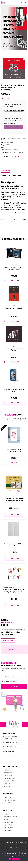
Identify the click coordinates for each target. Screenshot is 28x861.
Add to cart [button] (15, 280)
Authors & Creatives (10, 778)
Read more (14, 462)
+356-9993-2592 (10, 746)
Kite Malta (11, 650)
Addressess (7, 830)
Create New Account (10, 817)
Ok (10, 858)
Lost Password (8, 827)
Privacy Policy (12, 681)
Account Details (8, 822)
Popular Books (8, 775)
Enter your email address (14, 110)
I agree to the (9, 681)
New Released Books (10, 781)
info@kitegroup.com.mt (12, 742)
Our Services (8, 773)
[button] (24, 59)
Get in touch (7, 786)
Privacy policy (16, 858)
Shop (8, 43)
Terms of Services (9, 800)
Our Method (7, 770)
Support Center (8, 803)
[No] (26, 855)
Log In (5, 814)
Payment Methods (9, 825)
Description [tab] (5, 170)
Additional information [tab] (11, 175)
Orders (6, 819)
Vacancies (7, 783)
